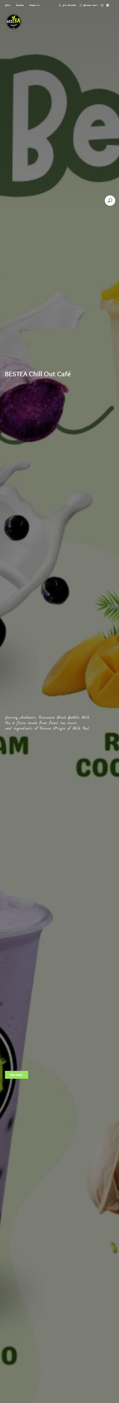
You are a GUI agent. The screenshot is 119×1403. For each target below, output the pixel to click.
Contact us (34, 5)
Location (20, 5)
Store (7, 5)
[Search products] (110, 200)
